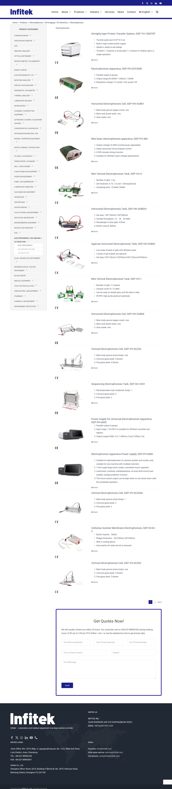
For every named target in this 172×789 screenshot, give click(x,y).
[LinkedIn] (26, 737)
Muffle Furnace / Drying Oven (26, 147)
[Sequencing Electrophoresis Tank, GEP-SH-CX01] (71, 398)
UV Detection (23, 253)
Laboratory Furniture (23, 187)
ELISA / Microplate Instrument (27, 258)
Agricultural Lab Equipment (26, 291)
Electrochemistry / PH (24, 75)
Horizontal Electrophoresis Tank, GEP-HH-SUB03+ (119, 208)
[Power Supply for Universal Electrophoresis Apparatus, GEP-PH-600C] (71, 433)
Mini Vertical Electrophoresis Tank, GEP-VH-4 (116, 173)
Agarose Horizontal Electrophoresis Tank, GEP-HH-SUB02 (123, 243)
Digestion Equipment (23, 177)
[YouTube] (31, 737)
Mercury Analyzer (22, 51)
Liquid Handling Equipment (25, 172)
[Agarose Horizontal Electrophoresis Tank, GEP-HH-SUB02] (71, 258)
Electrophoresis (25, 245)
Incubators (19, 197)
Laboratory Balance (23, 101)
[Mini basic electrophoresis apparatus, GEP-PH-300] (71, 153)
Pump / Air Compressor (24, 182)
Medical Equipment (22, 281)
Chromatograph (21, 36)
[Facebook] (11, 737)
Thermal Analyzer (22, 96)
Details (95, 60)
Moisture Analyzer (22, 80)
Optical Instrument (22, 56)
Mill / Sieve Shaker (22, 166)
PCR (15, 233)
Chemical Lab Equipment (24, 301)
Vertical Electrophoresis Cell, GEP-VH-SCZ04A (117, 492)
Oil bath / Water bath (23, 156)
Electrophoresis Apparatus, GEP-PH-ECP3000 (116, 68)
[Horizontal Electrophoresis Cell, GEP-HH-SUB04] (71, 328)
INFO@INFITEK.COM (104, 726)
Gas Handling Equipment (24, 192)
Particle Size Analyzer (23, 85)
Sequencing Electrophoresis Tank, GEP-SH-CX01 (118, 383)
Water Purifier (20, 207)
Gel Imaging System (26, 249)
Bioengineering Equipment (25, 223)
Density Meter (20, 70)
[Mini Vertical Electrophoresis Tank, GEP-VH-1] (71, 293)
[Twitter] (16, 737)
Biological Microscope (24, 218)
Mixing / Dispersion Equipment (27, 139)
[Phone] (36, 737)
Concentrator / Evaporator (26, 128)
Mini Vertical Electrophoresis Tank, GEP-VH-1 (116, 278)
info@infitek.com (104, 749)
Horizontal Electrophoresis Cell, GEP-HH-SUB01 (117, 103)
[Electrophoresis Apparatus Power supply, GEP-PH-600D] (71, 468)
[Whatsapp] (21, 737)
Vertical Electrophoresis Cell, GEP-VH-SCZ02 (116, 563)
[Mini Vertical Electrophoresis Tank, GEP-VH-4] (71, 188)
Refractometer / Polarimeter (27, 61)
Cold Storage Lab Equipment (26, 212)
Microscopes (19, 106)
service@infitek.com (114, 752)
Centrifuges (19, 202)
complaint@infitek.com (109, 756)
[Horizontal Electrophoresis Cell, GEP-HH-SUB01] (71, 118)
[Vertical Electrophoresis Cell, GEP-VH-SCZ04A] (71, 507)
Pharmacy (18, 296)
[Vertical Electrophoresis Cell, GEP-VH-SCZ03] (71, 363)
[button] (157, 12)
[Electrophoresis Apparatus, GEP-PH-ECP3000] (71, 83)
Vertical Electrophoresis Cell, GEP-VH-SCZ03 (116, 348)
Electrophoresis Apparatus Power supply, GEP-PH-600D (122, 454)
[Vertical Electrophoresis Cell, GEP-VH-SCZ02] (71, 577)
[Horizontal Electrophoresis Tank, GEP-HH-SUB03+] (71, 223)
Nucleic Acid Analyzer (23, 228)
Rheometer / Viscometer (24, 90)
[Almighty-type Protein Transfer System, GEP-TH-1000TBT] (71, 48)
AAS (15, 46)
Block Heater (20, 276)
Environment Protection (25, 306)
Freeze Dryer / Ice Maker (24, 161)
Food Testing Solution (24, 286)
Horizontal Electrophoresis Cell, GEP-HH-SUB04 (117, 313)
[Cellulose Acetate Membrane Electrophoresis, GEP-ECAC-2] (71, 542)
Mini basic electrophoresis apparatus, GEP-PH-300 (119, 138)
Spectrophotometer (23, 41)
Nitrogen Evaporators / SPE (26, 133)
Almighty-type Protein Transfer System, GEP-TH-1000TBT (123, 33)
